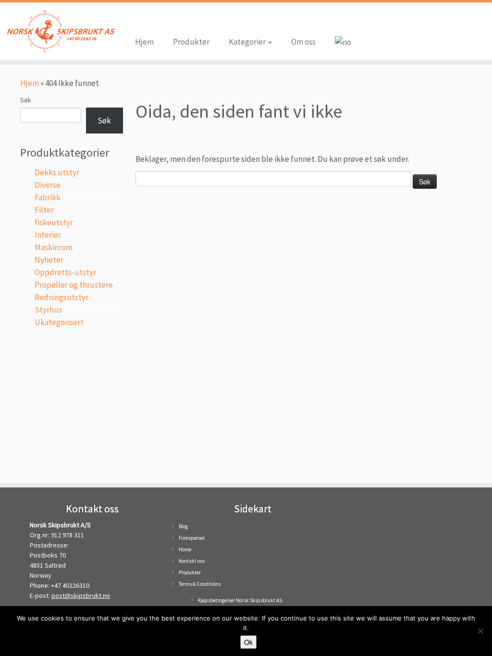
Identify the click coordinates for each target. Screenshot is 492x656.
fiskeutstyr (54, 222)
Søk (25, 100)
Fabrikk (48, 197)
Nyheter (49, 260)
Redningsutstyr (61, 297)
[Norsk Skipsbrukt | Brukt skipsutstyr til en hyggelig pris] (57, 31)
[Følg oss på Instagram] (156, 20)
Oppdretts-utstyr (65, 272)
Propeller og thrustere (74, 284)
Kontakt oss (192, 561)
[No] (480, 631)
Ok (248, 642)
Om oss (303, 41)
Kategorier (248, 41)
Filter (44, 210)
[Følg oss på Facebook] (142, 20)
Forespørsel (192, 538)
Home (185, 549)
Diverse (48, 185)
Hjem (144, 41)
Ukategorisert (59, 322)
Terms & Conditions (200, 584)
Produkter (191, 41)
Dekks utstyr (57, 172)
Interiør (48, 235)
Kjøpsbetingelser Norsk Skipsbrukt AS (240, 600)
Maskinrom (54, 247)
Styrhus (48, 309)
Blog (183, 526)
